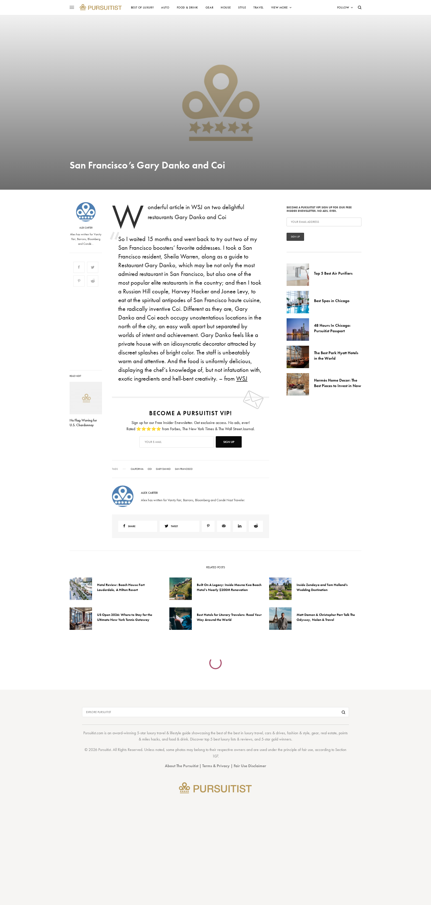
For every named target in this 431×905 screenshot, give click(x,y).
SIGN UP (264, 479)
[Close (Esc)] (305, 403)
